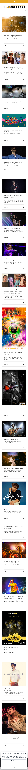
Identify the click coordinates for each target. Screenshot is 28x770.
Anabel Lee (11, 200)
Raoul (12, 532)
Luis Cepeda (17, 693)
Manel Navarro (15, 601)
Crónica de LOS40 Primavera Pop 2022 (13, 228)
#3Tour (11, 531)
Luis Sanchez (7, 356)
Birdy (11, 471)
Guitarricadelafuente (7, 41)
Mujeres (5, 297)
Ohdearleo (21, 741)
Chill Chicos (16, 200)
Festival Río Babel (13, 39)
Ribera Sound (9, 297)
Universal (17, 532)
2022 (17, 296)
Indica (18, 531)
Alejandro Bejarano (13, 411)
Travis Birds (6, 202)
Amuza (11, 601)
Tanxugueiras (15, 168)
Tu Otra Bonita (20, 168)
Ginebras (16, 201)
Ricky (14, 532)
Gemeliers (15, 531)
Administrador (7, 409)
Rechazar (14, 763)
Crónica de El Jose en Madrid (11, 439)
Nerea (9, 532)
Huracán (18, 512)
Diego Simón (7, 38)
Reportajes (20, 357)
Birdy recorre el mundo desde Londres (13, 468)
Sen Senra (22, 41)
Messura (11, 652)
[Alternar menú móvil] (25, 10)
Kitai (14, 565)
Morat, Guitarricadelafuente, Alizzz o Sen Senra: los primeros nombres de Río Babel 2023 (14, 68)
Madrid (18, 41)
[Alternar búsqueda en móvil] (22, 10)
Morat (14, 74)
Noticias (12, 73)
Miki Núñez (21, 601)
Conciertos (5, 39)
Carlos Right (12, 693)
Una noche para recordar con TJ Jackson (14, 101)
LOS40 (14, 231)
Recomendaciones (14, 357)
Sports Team (18, 565)
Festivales (8, 74)
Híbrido (5, 741)
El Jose (11, 442)
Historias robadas (13, 512)
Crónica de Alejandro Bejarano (11, 408)
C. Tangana (15, 166)
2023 (17, 73)
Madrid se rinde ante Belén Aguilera (13, 737)
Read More (6, 45)
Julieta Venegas (14, 41)
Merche (14, 263)
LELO (20, 358)
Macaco (19, 201)
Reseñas (5, 358)
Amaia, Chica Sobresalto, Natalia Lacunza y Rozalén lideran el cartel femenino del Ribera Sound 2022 (13, 291)
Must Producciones (15, 741)
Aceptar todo (14, 760)
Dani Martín (20, 200)
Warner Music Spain (16, 471)
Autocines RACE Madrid (14, 358)
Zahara (5, 169)
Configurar (14, 767)
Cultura (9, 73)
